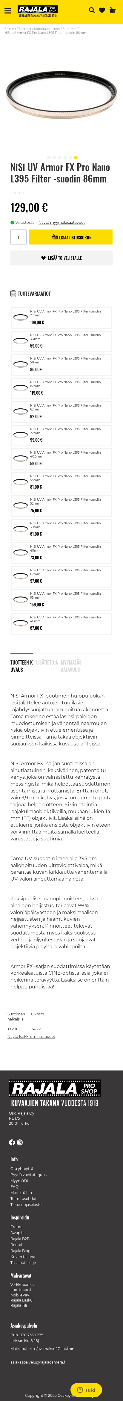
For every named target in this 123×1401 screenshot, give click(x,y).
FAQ (14, 1186)
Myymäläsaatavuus (71, 665)
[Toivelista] (102, 10)
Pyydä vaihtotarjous (28, 1174)
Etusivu (10, 29)
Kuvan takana (22, 1256)
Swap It (17, 1233)
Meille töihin (21, 1192)
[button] (48, 156)
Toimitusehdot (23, 1198)
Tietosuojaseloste (25, 1204)
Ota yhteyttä (21, 1168)
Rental (16, 1245)
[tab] (23, 662)
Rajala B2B (20, 1239)
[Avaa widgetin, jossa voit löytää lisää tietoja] (86, 1390)
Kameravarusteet (47, 29)
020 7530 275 (31, 1335)
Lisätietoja (47, 662)
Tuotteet (25, 29)
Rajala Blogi (20, 1250)
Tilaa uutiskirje (23, 1262)
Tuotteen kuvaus (21, 665)
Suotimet (70, 29)
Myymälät (19, 1180)
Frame (16, 1227)
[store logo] (40, 12)
